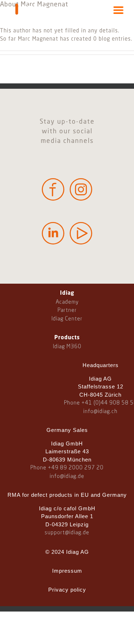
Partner (67, 310)
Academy (67, 302)
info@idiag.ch (100, 411)
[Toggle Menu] (118, 10)
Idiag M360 (67, 347)
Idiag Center (67, 319)
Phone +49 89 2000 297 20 (67, 468)
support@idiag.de (67, 533)
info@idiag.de (67, 476)
